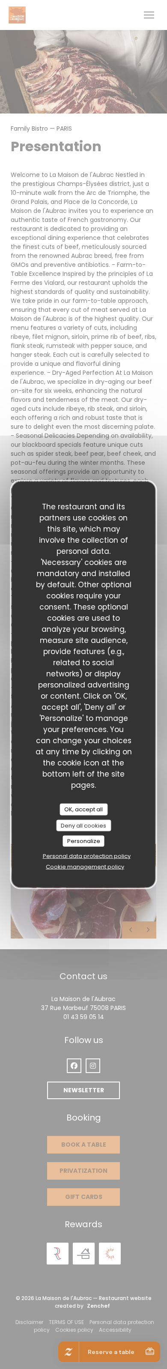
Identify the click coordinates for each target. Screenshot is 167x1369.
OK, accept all (83, 809)
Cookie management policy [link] (85, 866)
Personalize (83, 841)
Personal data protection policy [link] (87, 856)
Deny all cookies (83, 825)
